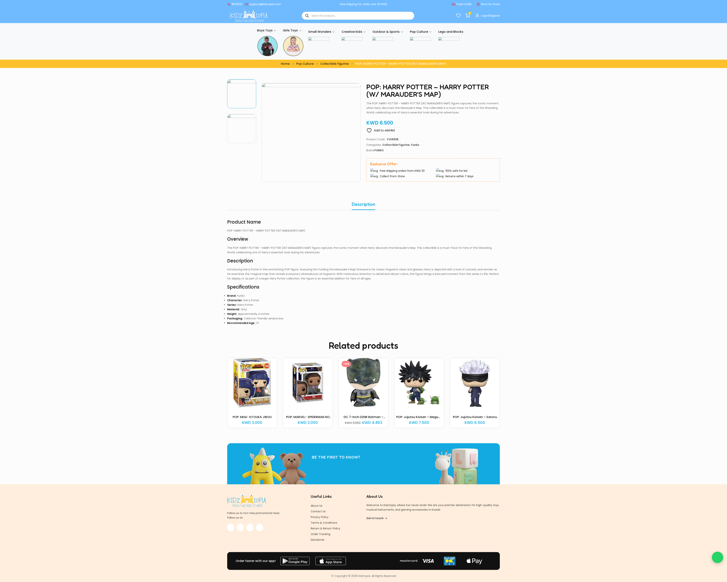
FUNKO (379, 150)
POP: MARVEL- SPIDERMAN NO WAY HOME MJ (308, 419)
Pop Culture (305, 64)
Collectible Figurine (334, 64)
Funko (415, 145)
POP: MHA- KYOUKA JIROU (252, 417)
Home (285, 64)
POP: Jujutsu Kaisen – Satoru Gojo (475, 419)
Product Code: (375, 139)
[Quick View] (247, 406)
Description (363, 204)
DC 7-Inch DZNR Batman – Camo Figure (364, 419)
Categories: (373, 145)
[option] (241, 93)
